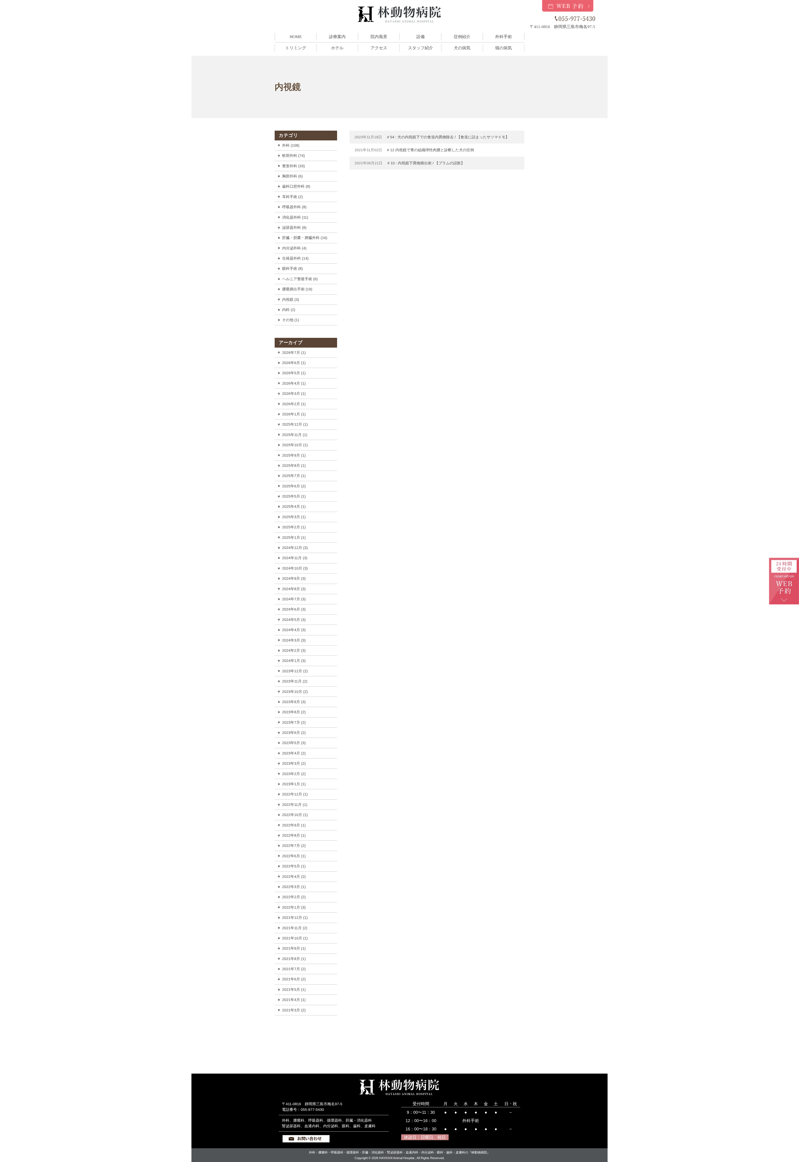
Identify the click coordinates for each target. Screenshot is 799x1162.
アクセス (379, 48)
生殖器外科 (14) (295, 258)
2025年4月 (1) (294, 506)
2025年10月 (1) (295, 445)
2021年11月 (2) (294, 928)
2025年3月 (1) (294, 517)
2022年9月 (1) (294, 825)
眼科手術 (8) (292, 268)
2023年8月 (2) (294, 712)
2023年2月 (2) (294, 774)
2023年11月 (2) (294, 681)
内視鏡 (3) (290, 299)
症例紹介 (462, 36)
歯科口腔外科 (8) (296, 186)
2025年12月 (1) (295, 424)
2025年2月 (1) (294, 527)
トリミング (295, 48)
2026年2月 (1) (294, 404)
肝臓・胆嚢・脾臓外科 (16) (304, 238)
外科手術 (503, 36)
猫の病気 (503, 48)
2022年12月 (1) (295, 794)
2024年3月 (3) (294, 640)
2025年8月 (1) (294, 465)
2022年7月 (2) (294, 846)
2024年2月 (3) (294, 650)
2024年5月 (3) (294, 620)
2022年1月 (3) (294, 907)
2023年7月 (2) (294, 722)
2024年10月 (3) (295, 568)
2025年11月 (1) (294, 435)
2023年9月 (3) (294, 702)
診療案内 (337, 36)
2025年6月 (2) (294, 486)
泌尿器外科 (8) (294, 227)
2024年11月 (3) (294, 558)
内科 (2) (288, 310)
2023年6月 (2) (294, 733)
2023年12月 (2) (295, 671)
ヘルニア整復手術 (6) (300, 279)
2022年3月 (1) (294, 887)
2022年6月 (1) (294, 856)
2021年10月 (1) (295, 938)
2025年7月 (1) (294, 476)
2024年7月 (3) (294, 599)
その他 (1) (290, 320)
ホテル (337, 48)
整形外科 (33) (293, 166)
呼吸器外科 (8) (294, 207)
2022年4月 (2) (294, 877)
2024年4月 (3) (294, 630)
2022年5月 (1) (294, 866)
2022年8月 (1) (294, 835)
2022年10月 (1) (295, 815)
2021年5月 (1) (294, 989)
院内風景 (379, 36)
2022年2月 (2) (294, 897)
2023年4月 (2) (294, 753)
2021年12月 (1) (295, 917)
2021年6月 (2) (294, 979)
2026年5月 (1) (294, 373)
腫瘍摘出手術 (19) (297, 289)
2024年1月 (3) (294, 661)
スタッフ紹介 (420, 48)
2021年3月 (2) (294, 1010)
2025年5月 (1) (294, 496)
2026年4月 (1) (294, 383)
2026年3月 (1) (294, 393)
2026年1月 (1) (294, 414)
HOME (296, 36)
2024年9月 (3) (294, 578)
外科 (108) (290, 145)
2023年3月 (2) (294, 763)
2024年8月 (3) (294, 589)
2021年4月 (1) (294, 1000)
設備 (420, 36)
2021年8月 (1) (294, 959)
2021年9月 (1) (294, 948)
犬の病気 (462, 48)
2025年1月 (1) (294, 537)
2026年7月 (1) (294, 353)
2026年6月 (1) (294, 363)
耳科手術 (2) (292, 197)
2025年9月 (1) (294, 455)
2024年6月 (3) (294, 609)
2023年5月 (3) (294, 743)
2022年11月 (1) (294, 805)
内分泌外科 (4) (294, 248)
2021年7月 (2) (294, 969)
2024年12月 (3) (295, 548)
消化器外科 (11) (295, 217)
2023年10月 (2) (295, 692)
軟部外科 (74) (293, 156)
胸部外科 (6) (292, 176)
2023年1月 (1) (294, 784)
